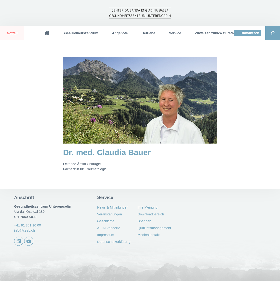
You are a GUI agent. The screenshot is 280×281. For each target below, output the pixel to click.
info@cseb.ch (24, 230)
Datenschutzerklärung (113, 242)
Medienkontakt (149, 235)
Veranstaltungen (109, 214)
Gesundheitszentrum (81, 33)
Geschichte (105, 221)
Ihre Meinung (148, 207)
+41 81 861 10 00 (27, 225)
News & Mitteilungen (112, 207)
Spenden (144, 221)
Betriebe (148, 33)
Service (175, 33)
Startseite (47, 33)
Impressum (105, 235)
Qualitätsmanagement (154, 228)
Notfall (12, 33)
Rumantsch (250, 33)
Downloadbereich (151, 214)
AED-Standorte (108, 228)
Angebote (120, 33)
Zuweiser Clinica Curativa (216, 33)
